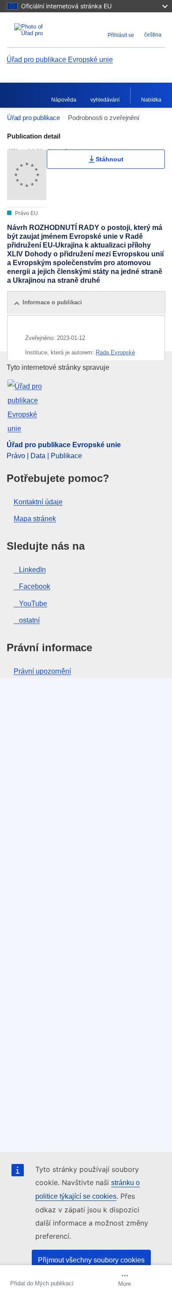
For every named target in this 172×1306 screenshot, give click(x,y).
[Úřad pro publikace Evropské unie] (34, 29)
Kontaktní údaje (38, 502)
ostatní (29, 620)
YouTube (33, 603)
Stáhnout (109, 159)
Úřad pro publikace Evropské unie (60, 59)
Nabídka (151, 100)
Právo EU (26, 213)
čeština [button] (152, 35)
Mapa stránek (35, 518)
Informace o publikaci (52, 302)
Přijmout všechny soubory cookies (91, 1260)
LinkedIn (32, 569)
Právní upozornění (42, 671)
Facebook (34, 586)
